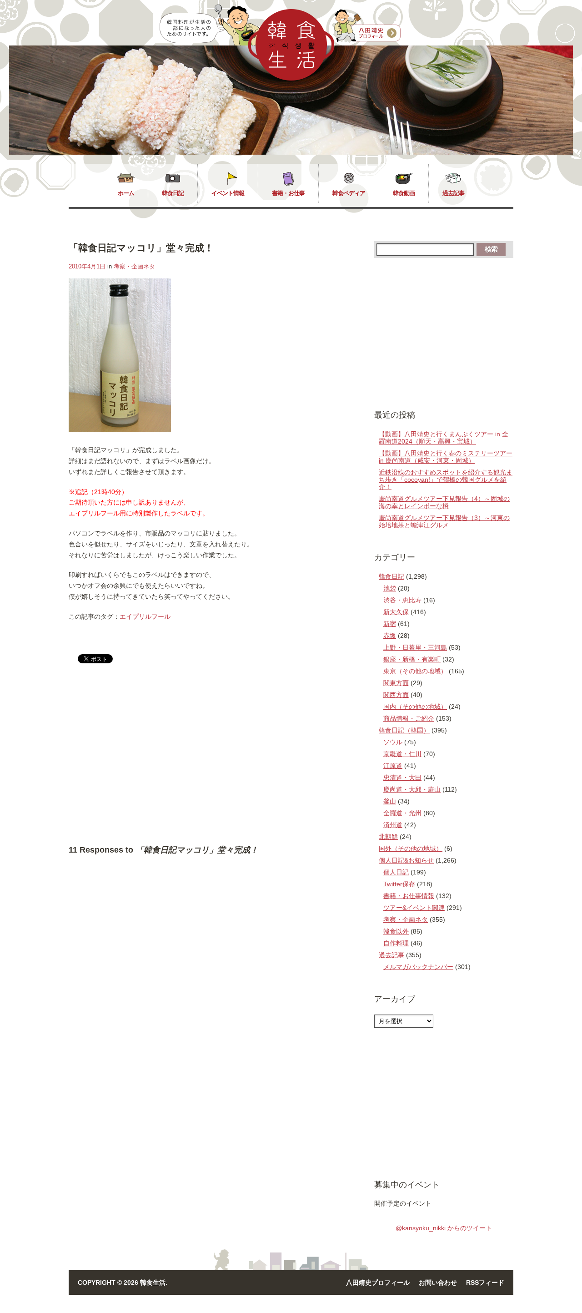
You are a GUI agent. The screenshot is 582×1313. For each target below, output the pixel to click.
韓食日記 (173, 193)
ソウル (392, 742)
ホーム (126, 193)
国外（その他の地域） (410, 848)
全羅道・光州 (402, 813)
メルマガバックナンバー (418, 966)
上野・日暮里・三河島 (415, 647)
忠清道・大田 (402, 777)
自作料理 (396, 943)
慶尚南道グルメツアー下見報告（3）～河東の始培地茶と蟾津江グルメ (444, 521)
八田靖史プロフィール (378, 1282)
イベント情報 (227, 193)
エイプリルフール (145, 616)
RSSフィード (485, 1282)
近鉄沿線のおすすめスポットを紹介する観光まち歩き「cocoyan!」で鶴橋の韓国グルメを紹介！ (445, 479)
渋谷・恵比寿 (402, 600)
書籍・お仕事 (288, 193)
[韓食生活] (291, 78)
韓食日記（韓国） (404, 730)
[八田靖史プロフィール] (367, 26)
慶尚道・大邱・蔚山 (412, 789)
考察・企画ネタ (134, 266)
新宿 (389, 623)
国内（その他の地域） (415, 706)
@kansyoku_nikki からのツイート (444, 1228)
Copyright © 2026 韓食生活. (122, 1282)
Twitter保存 (399, 884)
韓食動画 (404, 193)
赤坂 (389, 635)
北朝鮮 (388, 836)
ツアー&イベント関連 (414, 907)
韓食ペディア (348, 193)
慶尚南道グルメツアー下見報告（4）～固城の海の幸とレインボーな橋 (444, 502)
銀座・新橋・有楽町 (412, 659)
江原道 (392, 765)
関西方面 (396, 694)
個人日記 (396, 872)
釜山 (389, 801)
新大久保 (396, 612)
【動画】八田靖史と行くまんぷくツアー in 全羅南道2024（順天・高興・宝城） (443, 437)
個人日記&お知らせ (406, 860)
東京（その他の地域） (415, 671)
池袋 (389, 588)
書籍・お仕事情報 (408, 895)
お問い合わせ (438, 1282)
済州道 (392, 824)
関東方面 (396, 683)
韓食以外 (396, 931)
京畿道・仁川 (402, 754)
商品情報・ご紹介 (408, 718)
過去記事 (453, 193)
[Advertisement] (145, 749)
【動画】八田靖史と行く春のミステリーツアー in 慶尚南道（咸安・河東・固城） (445, 456)
